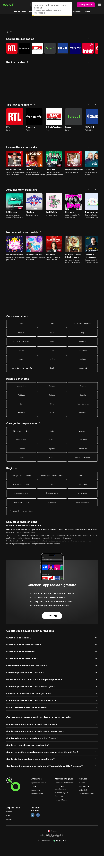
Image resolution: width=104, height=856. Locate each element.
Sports (82, 386)
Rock (52, 324)
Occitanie (52, 502)
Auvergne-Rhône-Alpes (21, 476)
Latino (52, 359)
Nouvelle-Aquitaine (21, 502)
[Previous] (88, 38)
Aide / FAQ (83, 790)
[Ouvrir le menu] (99, 4)
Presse (33, 786)
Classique (83, 350)
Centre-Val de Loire (21, 485)
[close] (71, 6)
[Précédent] (88, 103)
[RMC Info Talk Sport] (37, 48)
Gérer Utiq (59, 796)
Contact (82, 783)
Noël (52, 413)
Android (9, 819)
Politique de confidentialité (60, 788)
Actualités (83, 440)
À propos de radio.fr (38, 783)
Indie (52, 350)
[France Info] (24, 48)
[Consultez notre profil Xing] (38, 815)
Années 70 (83, 368)
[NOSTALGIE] (62, 48)
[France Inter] (88, 48)
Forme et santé (21, 440)
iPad (8, 815)
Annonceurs (35, 790)
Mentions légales (61, 793)
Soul (52, 368)
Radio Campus (83, 404)
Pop (21, 324)
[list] (52, 48)
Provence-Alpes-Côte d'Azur (21, 511)
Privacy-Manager (61, 800)
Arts (52, 431)
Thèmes (87, 12)
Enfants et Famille (82, 457)
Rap (82, 333)
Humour (52, 457)
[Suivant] (95, 103)
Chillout (83, 359)
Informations (21, 386)
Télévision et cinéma (21, 431)
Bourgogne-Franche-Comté (52, 476)
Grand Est (83, 485)
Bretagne (83, 476)
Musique (82, 413)
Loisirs (21, 457)
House (21, 350)
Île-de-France (52, 493)
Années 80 (83, 341)
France (54, 831)
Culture (52, 386)
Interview (21, 413)
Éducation (83, 449)
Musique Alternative (21, 341)
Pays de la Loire (82, 502)
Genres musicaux (74, 12)
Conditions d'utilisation (64, 783)
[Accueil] (7, 32)
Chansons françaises (82, 324)
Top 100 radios (20, 12)
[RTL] (12, 48)
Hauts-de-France (21, 493)
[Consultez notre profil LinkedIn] (33, 815)
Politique (21, 395)
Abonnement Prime (86, 794)
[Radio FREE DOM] (75, 48)
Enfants (83, 395)
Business (82, 431)
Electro (21, 333)
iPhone (9, 812)
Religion (52, 395)
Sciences (21, 449)
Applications (84, 786)
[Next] (95, 38)
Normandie (82, 493)
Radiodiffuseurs (37, 794)
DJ (21, 404)
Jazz (21, 359)
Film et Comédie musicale (21, 368)
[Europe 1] (50, 48)
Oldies (52, 341)
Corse (52, 485)
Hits (52, 333)
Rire (52, 404)
